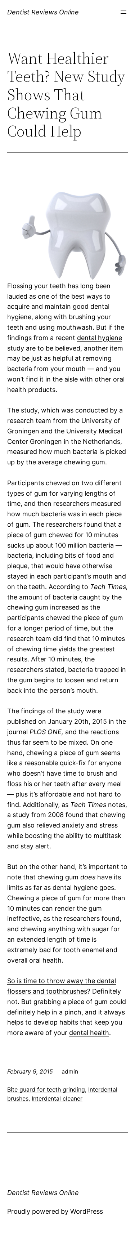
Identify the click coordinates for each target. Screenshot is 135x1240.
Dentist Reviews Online (43, 12)
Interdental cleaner (57, 1098)
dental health (89, 1032)
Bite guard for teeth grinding (46, 1089)
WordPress (86, 1211)
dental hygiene (99, 338)
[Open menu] (123, 12)
